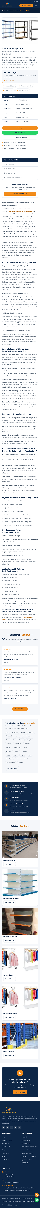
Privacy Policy (17, 1201)
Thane (8, 740)
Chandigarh (9, 759)
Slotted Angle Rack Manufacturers (21, 211)
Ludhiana (18, 759)
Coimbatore (17, 743)
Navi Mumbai (26, 736)
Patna (29, 755)
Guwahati (20, 762)
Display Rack (10, 164)
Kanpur (8, 755)
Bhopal (23, 755)
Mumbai (17, 736)
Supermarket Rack (26, 1150)
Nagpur (21, 740)
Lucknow (24, 751)
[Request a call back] (37, 1195)
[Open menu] (36, 5)
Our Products (11, 10)
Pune (14, 740)
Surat (25, 747)
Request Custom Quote (20, 193)
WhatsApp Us (21, 132)
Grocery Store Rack (27, 1153)
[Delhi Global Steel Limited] (7, 4)
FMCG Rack (24, 1163)
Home (3, 10)
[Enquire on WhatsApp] (37, 1200)
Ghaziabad (31, 732)
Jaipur (16, 751)
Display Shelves (10, 173)
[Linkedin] (11, 1127)
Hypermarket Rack (26, 1160)
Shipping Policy (18, 1205)
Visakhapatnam (10, 762)
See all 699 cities (12, 768)
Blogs (3, 1150)
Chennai (8, 743)
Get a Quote (21, 128)
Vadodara (8, 751)
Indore (15, 755)
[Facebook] (3, 1127)
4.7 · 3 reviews (10, 80)
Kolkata (8, 747)
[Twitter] (19, 1127)
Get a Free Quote (20, 1092)
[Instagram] (7, 1127)
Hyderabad (27, 743)
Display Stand (10, 168)
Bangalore (30, 740)
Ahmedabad (17, 747)
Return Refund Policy (28, 1201)
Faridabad (9, 736)
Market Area (5, 1153)
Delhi (7, 732)
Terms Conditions (7, 1205)
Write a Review (21, 709)
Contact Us (5, 1160)
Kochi (26, 759)
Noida (23, 732)
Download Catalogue (27, 5)
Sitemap (4, 1156)
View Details (8, 864)
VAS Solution (5, 1143)
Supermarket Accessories (14, 177)
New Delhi (15, 732)
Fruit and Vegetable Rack (28, 1156)
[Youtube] (15, 1127)
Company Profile (7, 1140)
